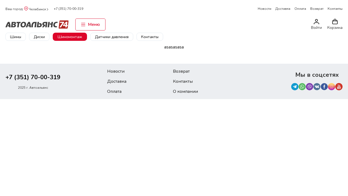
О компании (185, 91)
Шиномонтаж (70, 36)
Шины (15, 36)
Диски (39, 36)
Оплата (300, 9)
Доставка (282, 9)
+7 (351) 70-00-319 (68, 9)
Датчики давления (112, 36)
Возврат (317, 9)
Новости (264, 9)
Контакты (335, 9)
